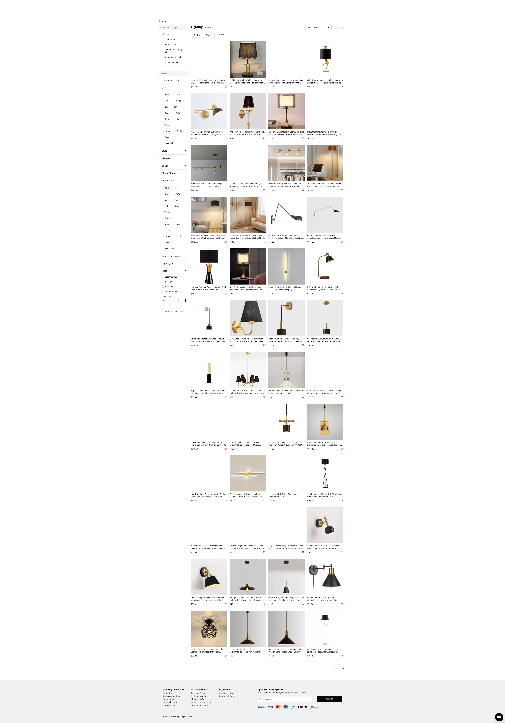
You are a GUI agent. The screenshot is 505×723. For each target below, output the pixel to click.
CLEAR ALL (223, 35)
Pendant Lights (170, 44)
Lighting (162, 21)
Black (209, 35)
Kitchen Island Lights (173, 57)
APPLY (167, 305)
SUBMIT (329, 699)
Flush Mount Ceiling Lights (172, 50)
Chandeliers (169, 39)
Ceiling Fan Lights (171, 62)
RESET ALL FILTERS (174, 311)
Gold (197, 35)
